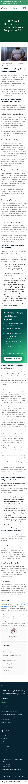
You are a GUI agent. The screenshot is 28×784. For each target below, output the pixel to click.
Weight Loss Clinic (7, 621)
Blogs (5, 65)
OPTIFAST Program (8, 670)
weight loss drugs (17, 81)
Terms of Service (5, 749)
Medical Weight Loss (8, 664)
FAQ (2, 741)
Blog (2, 743)
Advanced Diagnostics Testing (11, 652)
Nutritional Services (8, 667)
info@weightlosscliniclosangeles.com (12, 769)
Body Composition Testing (10, 660)
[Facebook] (2, 702)
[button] (24, 8)
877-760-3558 (7, 764)
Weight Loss (10, 65)
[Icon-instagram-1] (5, 702)
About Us (3, 735)
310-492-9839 (7, 766)
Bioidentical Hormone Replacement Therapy (12, 714)
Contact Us (4, 738)
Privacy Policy (5, 746)
